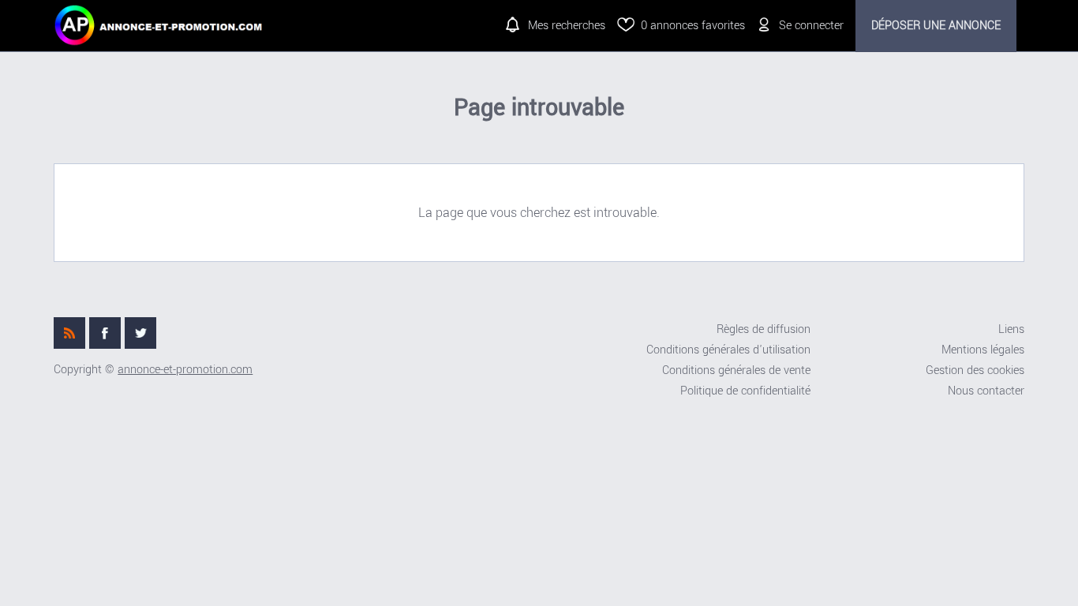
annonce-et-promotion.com (185, 369)
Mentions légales (982, 350)
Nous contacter (986, 391)
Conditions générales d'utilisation (728, 350)
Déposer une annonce (936, 25)
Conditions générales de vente (736, 370)
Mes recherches (566, 25)
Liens (1011, 329)
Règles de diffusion (763, 329)
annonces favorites (693, 25)
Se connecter (811, 25)
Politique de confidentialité (745, 391)
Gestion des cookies (975, 370)
